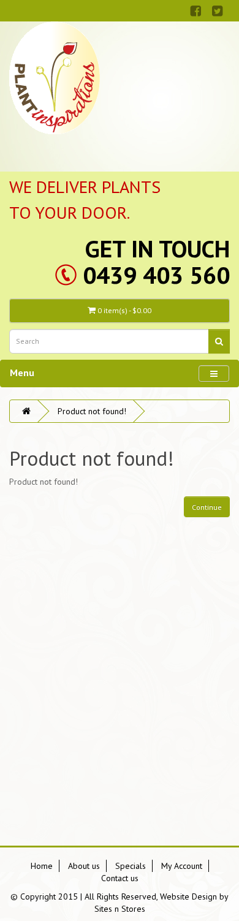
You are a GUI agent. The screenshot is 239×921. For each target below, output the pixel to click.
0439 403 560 (156, 274)
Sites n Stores (119, 908)
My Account (181, 865)
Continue (207, 507)
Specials (130, 865)
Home (42, 865)
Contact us (119, 878)
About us (84, 865)
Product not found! (92, 411)
